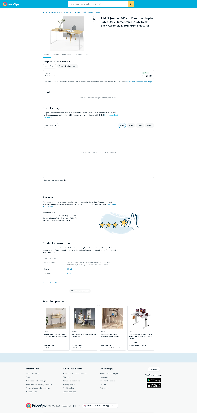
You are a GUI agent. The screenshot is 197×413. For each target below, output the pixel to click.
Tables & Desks (88, 12)
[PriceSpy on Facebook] (74, 406)
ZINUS (69, 269)
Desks (98, 12)
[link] (56, 328)
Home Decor (67, 12)
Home (45, 12)
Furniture (77, 12)
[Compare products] (93, 18)
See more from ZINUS (51, 283)
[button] (49, 66)
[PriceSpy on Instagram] (79, 406)
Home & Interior (54, 12)
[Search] (131, 4)
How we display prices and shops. (139, 82)
